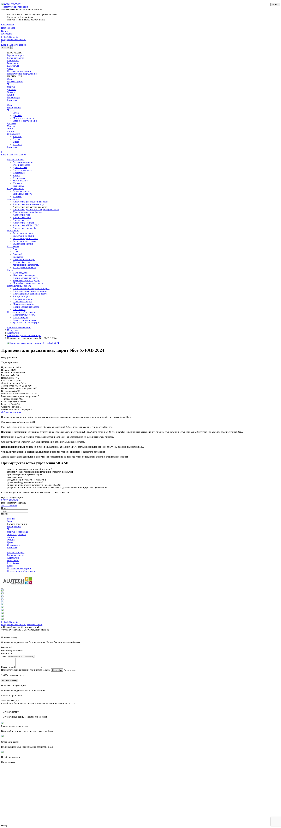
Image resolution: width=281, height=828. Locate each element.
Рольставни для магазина (25, 238)
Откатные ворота (21, 191)
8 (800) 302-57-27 (12, 4)
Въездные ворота (15, 58)
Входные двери (20, 272)
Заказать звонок (9, 505)
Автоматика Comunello (24, 228)
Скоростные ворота (22, 301)
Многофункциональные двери (28, 283)
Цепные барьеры (21, 262)
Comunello (18, 254)
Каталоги (17, 144)
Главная (11, 518)
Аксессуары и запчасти (24, 267)
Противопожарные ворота (26, 307)
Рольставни (13, 63)
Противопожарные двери (25, 278)
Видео (16, 142)
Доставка (11, 89)
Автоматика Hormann (23, 222)
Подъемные (19, 173)
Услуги (10, 84)
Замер (16, 113)
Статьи (16, 139)
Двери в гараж (20, 167)
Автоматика (13, 60)
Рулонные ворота (21, 165)
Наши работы (14, 107)
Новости (17, 136)
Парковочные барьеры (24, 259)
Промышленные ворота (19, 71)
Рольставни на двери (23, 236)
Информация (13, 97)
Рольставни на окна (23, 233)
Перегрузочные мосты (24, 314)
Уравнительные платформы (27, 322)
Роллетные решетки (23, 243)
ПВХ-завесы (19, 309)
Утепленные (19, 178)
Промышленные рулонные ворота (30, 291)
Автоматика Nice (21, 215)
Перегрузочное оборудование (22, 73)
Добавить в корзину (11, 412)
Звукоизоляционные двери (26, 280)
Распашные (18, 186)
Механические (20, 180)
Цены (10, 542)
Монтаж (11, 87)
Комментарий (8, 667)
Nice (15, 249)
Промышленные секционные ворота (31, 288)
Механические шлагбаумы (26, 265)
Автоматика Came (22, 217)
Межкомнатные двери (24, 275)
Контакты (12, 100)
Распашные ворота (22, 194)
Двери (10, 68)
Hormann (17, 183)
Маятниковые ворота (23, 304)
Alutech (16, 175)
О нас (10, 79)
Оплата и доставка (16, 534)
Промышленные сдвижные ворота (30, 293)
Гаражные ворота (15, 55)
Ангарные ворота (21, 296)
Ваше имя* (6, 647)
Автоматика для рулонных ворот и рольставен (36, 209)
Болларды (18, 257)
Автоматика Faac (21, 220)
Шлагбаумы (13, 66)
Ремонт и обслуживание (25, 120)
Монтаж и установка (23, 118)
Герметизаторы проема (24, 320)
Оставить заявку (9, 680)
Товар (4, 656)
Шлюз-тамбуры (20, 317)
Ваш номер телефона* (12, 650)
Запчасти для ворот (22, 170)
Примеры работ (15, 81)
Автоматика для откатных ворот (29, 204)
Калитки (17, 196)
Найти (4, 513)
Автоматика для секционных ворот (30, 201)
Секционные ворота (23, 162)
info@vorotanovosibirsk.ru (16, 7)
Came (15, 251)
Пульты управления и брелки (27, 212)
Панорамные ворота (23, 299)
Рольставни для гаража (24, 241)
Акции (10, 94)
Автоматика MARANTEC (26, 225)
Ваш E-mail (6, 653)
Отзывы (11, 92)
